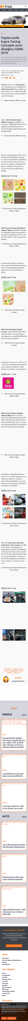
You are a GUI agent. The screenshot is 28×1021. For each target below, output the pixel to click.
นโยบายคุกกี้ (5, 958)
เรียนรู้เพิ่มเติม (11, 1018)
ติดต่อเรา (4, 962)
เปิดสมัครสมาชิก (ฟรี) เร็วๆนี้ (14, 946)
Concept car (8, 669)
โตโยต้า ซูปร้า (16, 673)
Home (2, 71)
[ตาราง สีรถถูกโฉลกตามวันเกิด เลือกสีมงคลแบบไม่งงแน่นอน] (14, 830)
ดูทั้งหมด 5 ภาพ (20, 635)
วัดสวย (4, 973)
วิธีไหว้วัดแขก (5, 989)
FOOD (4, 735)
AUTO (2, 33)
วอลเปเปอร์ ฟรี (6, 993)
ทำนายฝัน (9, 10)
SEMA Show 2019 (18, 669)
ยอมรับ (4, 1018)
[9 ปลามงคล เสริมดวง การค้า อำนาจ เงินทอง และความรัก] (14, 792)
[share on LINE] (14, 78)
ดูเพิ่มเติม (24, 715)
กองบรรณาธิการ (18, 681)
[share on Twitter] (10, 78)
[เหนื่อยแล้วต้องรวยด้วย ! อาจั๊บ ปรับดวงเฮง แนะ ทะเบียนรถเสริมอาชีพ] (14, 895)
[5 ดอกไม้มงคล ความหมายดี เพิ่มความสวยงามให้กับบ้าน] (14, 761)
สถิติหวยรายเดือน (6, 979)
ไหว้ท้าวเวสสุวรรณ (7, 987)
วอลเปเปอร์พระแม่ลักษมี (8, 991)
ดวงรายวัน (5, 981)
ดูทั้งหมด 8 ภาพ (20, 513)
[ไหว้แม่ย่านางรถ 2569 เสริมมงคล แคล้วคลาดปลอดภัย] (14, 863)
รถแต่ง (21, 671)
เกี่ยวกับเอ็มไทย (6, 964)
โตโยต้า (9, 673)
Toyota (6, 671)
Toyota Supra (13, 671)
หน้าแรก (4, 10)
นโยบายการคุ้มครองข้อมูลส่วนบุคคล (11, 960)
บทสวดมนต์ (5, 983)
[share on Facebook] (7, 78)
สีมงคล (4, 995)
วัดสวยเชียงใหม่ (6, 975)
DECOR (5, 770)
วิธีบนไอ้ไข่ (4, 985)
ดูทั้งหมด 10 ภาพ (20, 198)
